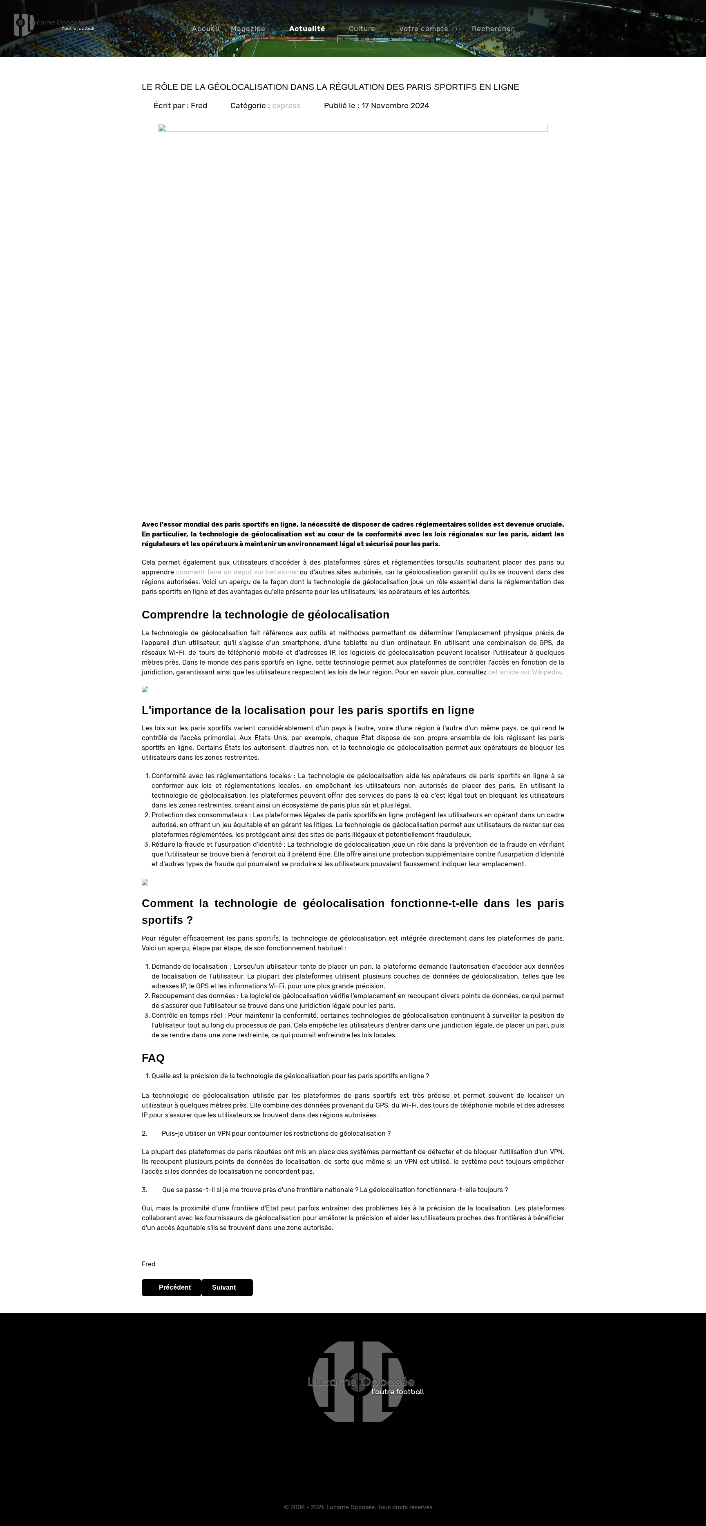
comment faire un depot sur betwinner (236, 572)
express (286, 105)
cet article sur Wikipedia (524, 672)
